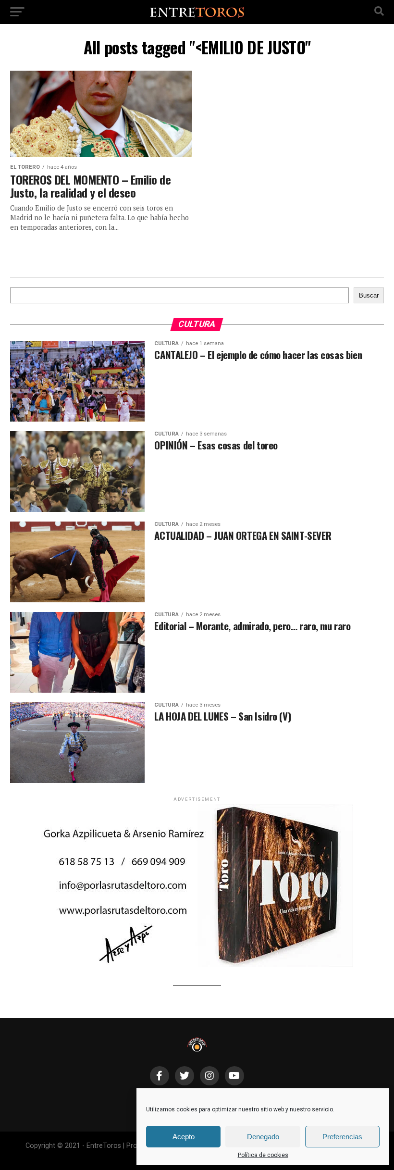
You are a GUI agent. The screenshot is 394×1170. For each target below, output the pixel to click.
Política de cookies (263, 1155)
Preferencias (342, 1137)
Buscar (369, 295)
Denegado (263, 1137)
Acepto (183, 1137)
